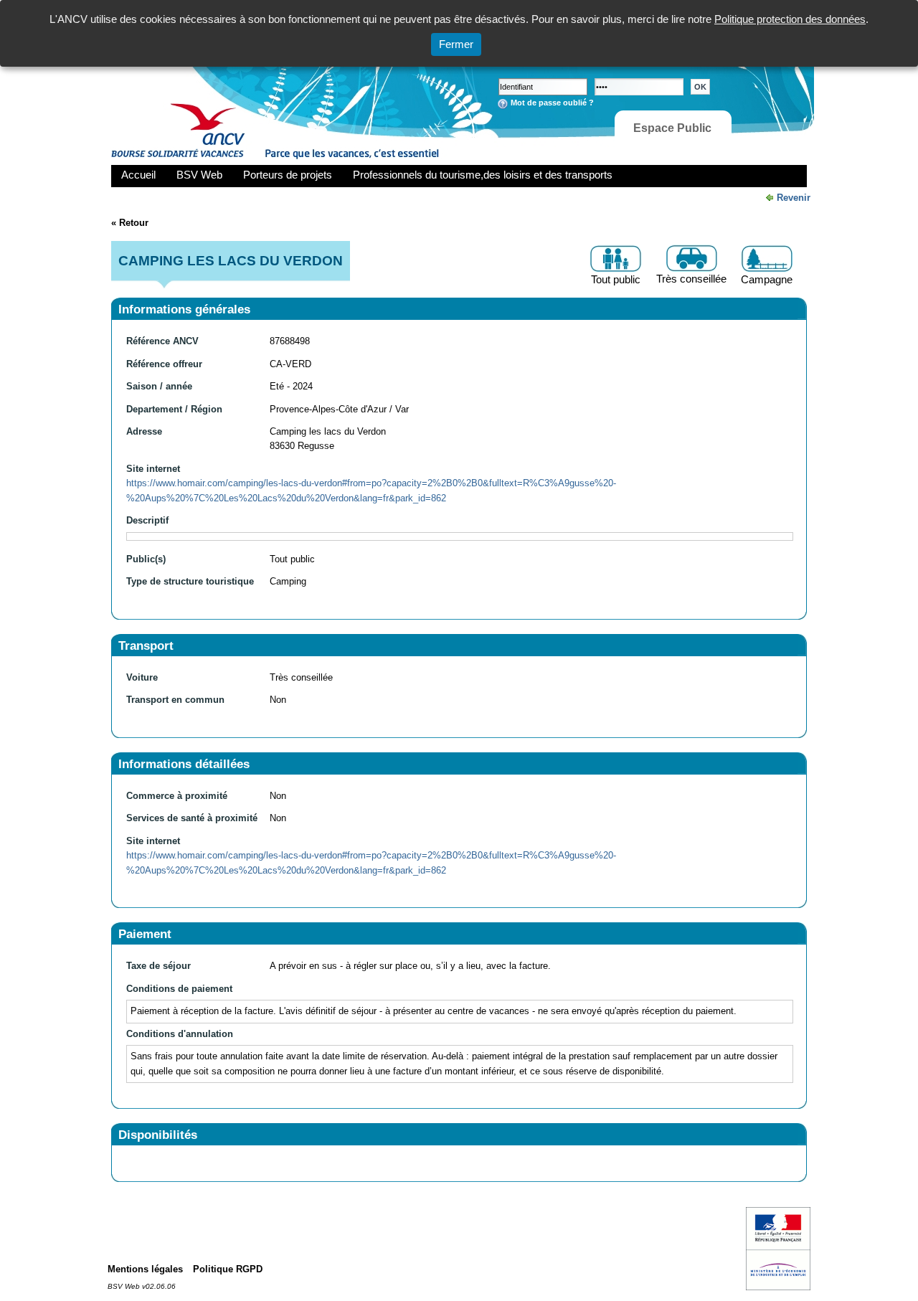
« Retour (129, 222)
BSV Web (199, 175)
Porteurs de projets (287, 175)
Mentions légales (145, 1269)
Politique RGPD (227, 1269)
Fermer (456, 44)
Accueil (138, 175)
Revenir (793, 197)
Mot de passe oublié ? (552, 102)
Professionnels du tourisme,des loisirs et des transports (482, 175)
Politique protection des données (790, 19)
